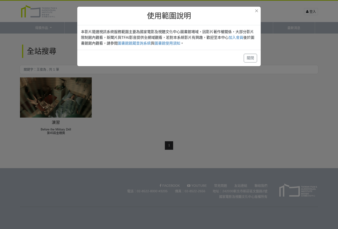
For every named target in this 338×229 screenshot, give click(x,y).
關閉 (250, 58)
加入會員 (236, 38)
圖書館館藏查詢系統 (134, 43)
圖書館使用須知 (167, 43)
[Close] (256, 11)
